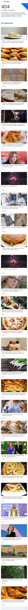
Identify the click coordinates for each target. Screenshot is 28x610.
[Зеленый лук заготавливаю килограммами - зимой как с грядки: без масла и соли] (14, 368)
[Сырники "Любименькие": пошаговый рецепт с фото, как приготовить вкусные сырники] (14, 140)
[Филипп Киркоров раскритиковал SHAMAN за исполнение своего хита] (14, 513)
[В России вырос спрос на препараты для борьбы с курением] (14, 409)
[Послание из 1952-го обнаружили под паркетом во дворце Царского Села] (14, 78)
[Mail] (4, 1)
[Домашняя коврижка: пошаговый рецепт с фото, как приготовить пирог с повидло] (14, 492)
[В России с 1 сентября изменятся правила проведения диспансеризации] (14, 202)
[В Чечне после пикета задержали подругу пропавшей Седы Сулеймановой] (14, 285)
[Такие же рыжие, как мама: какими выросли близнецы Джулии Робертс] (14, 451)
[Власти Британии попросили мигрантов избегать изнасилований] (14, 554)
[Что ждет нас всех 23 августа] (14, 264)
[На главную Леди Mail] (7, 1)
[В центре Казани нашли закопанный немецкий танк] (14, 223)
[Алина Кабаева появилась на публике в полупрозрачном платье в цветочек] (14, 534)
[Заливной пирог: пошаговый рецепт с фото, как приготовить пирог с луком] (14, 244)
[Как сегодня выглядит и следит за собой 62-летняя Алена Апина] (14, 161)
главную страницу (16, 16)
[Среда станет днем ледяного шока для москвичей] (14, 575)
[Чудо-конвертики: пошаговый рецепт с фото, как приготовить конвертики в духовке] (14, 57)
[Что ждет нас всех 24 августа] (14, 181)
